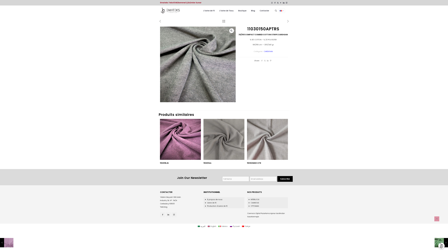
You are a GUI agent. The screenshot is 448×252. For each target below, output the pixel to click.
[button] (231, 30)
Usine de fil (211, 202)
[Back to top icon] (436, 218)
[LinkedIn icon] (284, 3)
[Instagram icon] (286, 3)
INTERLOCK (255, 199)
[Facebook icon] (275, 3)
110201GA (207, 163)
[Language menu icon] (282, 11)
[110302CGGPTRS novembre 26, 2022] (441, 242)
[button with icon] (162, 214)
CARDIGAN (268, 51)
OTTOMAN (255, 206)
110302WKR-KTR (254, 163)
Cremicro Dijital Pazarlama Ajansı (261, 213)
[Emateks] (170, 10)
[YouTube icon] (281, 3)
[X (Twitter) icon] (278, 3)
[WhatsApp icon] (272, 3)
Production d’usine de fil (217, 206)
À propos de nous (214, 199)
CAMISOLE (255, 202)
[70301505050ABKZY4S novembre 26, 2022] (6, 242)
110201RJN (164, 163)
